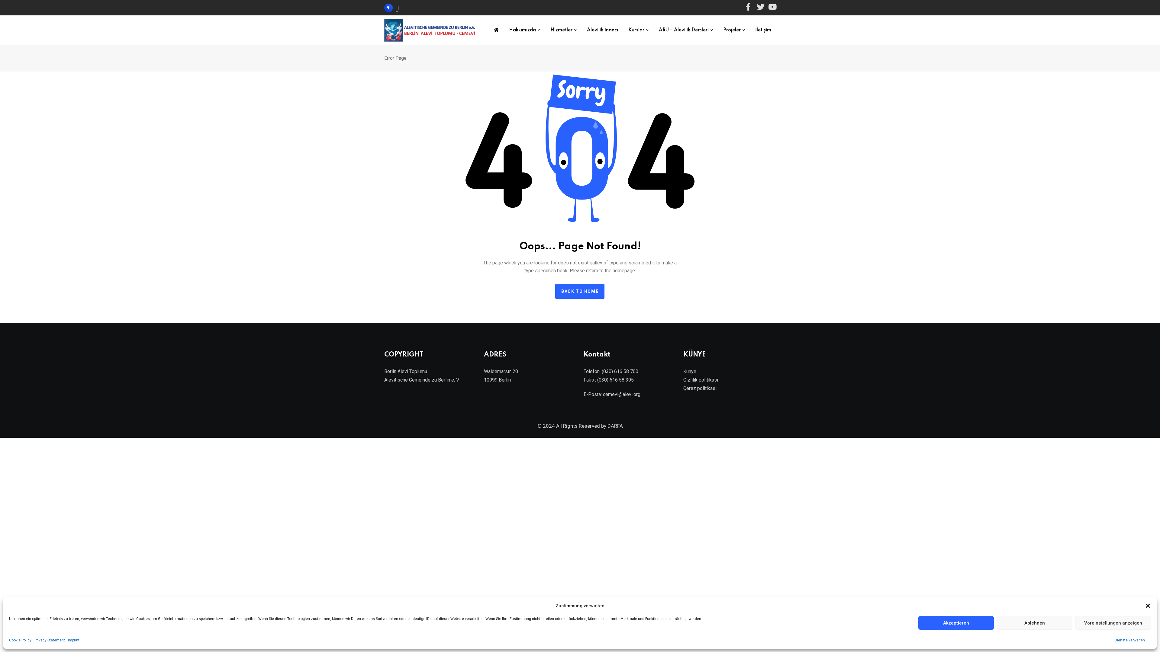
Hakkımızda (522, 30)
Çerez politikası (700, 388)
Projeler (732, 30)
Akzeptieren (956, 623)
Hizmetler (561, 30)
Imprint (73, 640)
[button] (1148, 606)
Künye (689, 371)
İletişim (763, 30)
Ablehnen (1034, 623)
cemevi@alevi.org (621, 394)
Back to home (579, 291)
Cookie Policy (20, 640)
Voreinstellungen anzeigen (1113, 623)
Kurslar (636, 30)
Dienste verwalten (1130, 640)
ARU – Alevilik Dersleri (684, 30)
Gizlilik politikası (700, 380)
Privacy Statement (49, 640)
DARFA (615, 426)
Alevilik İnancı (602, 30)
